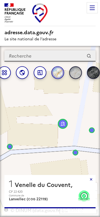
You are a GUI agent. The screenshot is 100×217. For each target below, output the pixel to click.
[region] (50, 131)
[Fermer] (91, 179)
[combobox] (50, 55)
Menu (92, 7)
